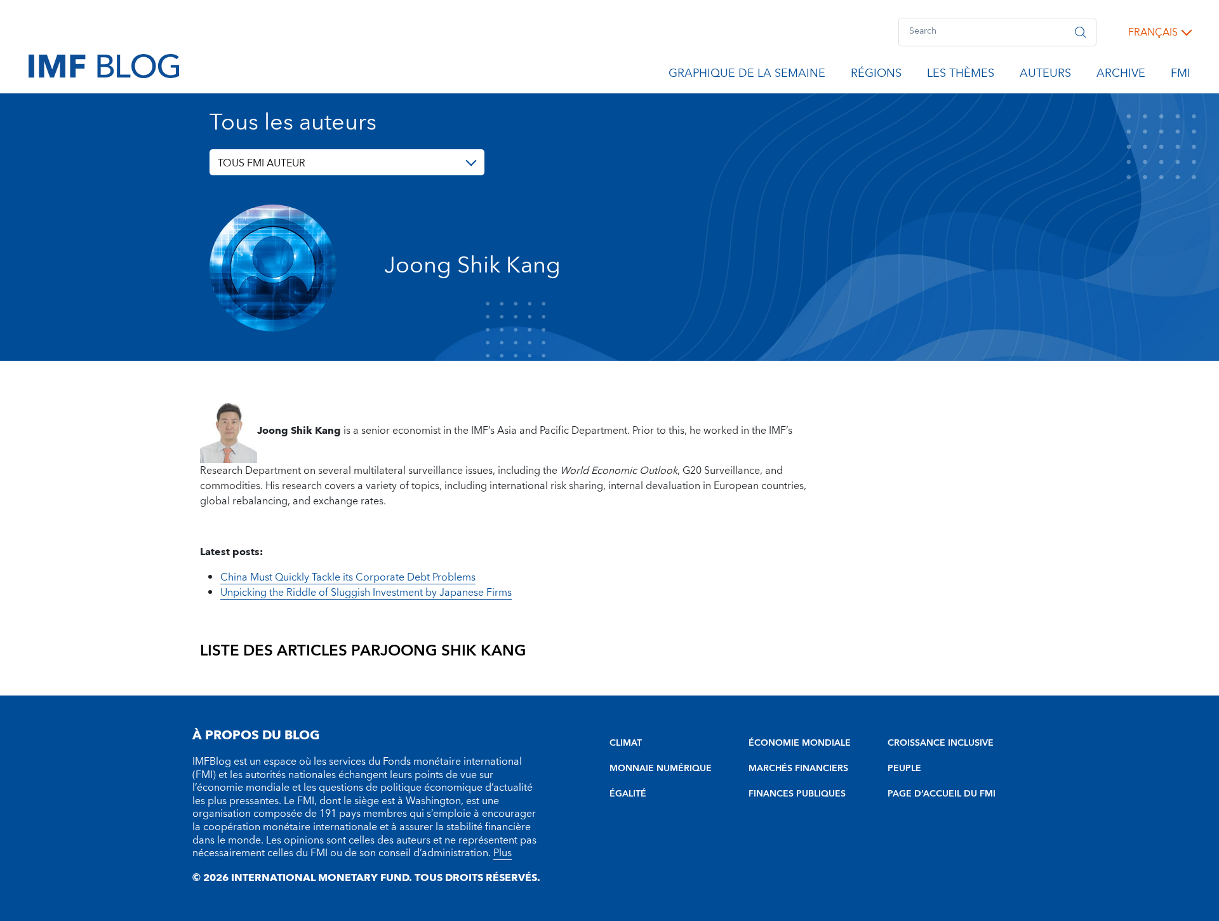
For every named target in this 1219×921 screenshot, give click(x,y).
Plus (502, 853)
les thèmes (960, 75)
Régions (876, 75)
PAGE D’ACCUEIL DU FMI (942, 794)
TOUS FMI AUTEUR (261, 163)
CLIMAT (626, 743)
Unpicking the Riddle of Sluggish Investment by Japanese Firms (366, 593)
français (1153, 32)
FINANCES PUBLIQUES (797, 794)
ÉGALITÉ (628, 794)
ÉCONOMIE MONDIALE (800, 743)
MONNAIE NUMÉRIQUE (661, 768)
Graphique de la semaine (747, 75)
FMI (1180, 75)
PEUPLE (904, 768)
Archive (1120, 75)
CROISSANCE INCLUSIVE (941, 743)
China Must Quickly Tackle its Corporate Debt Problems (348, 577)
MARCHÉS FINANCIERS (798, 768)
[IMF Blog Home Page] (104, 65)
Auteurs (1045, 75)
